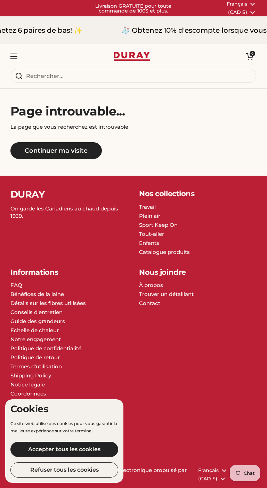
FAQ (16, 285)
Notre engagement (35, 339)
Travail (147, 206)
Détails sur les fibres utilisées (48, 303)
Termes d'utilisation (36, 366)
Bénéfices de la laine (37, 294)
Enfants (149, 243)
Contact (149, 303)
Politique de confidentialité (45, 348)
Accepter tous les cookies (64, 449)
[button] (250, 56)
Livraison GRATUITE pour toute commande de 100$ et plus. (133, 8)
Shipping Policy (30, 375)
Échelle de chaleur (34, 330)
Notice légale (27, 384)
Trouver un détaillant (166, 294)
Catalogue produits (164, 252)
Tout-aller (151, 234)
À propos (151, 285)
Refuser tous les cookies (64, 469)
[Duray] (132, 56)
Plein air (149, 216)
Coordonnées (28, 393)
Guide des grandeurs (37, 321)
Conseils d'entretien (36, 312)
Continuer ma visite (56, 150)
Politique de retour (35, 357)
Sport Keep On (158, 225)
